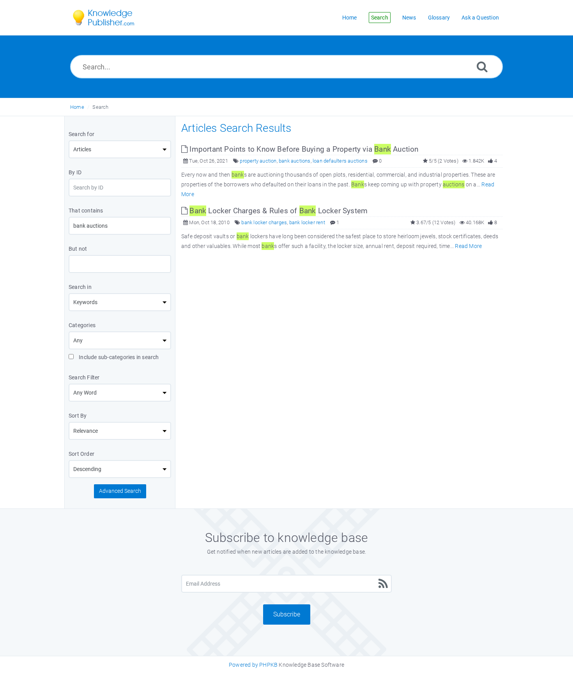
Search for (81, 134)
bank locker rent (307, 222)
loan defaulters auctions (340, 161)
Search (100, 107)
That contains (86, 210)
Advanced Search (120, 491)
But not (78, 249)
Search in (80, 287)
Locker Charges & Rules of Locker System (278, 210)
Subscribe (286, 614)
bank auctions (295, 161)
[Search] (482, 66)
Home (77, 107)
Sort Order (81, 454)
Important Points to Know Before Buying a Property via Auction (302, 149)
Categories (82, 325)
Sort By (78, 416)
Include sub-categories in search (118, 357)
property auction (258, 161)
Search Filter (84, 377)
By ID (75, 172)
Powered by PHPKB (253, 665)
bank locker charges (264, 222)
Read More (468, 246)
